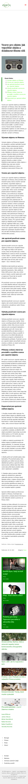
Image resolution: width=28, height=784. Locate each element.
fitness (24, 550)
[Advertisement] (14, 25)
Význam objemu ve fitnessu (15, 80)
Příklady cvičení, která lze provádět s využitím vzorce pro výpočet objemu (16, 94)
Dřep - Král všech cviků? (13, 595)
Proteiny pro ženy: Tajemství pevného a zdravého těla (11, 619)
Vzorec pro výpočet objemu (15, 82)
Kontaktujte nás (19, 544)
